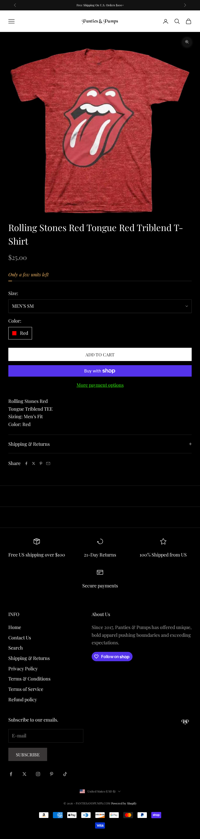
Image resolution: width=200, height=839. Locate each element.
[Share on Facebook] (26, 463)
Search (15, 648)
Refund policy (22, 699)
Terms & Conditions (29, 679)
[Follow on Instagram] (38, 774)
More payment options (100, 385)
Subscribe (28, 754)
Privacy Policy (23, 668)
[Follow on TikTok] (65, 774)
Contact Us (19, 637)
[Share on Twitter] (34, 463)
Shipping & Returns (29, 658)
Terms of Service (25, 689)
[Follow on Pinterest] (51, 774)
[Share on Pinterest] (41, 463)
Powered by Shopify (124, 803)
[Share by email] (48, 463)
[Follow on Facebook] (11, 774)
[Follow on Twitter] (24, 774)
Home (14, 627)
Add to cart (100, 354)
